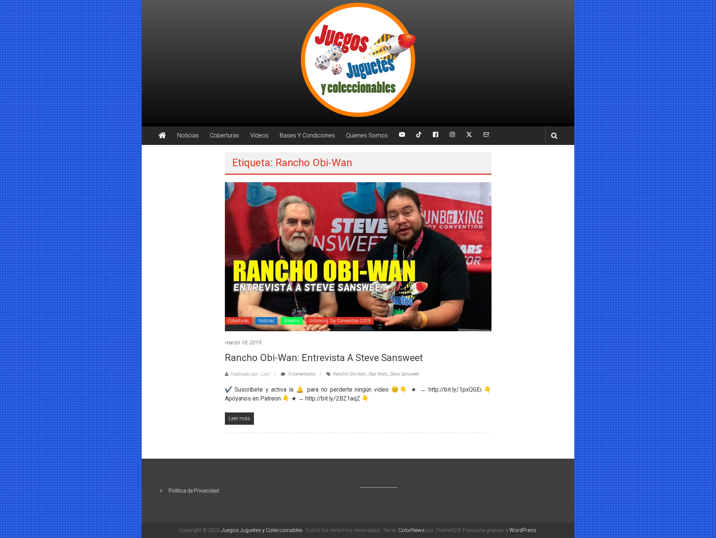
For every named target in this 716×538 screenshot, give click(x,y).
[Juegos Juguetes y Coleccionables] (358, 61)
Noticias (188, 135)
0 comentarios (301, 374)
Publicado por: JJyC (250, 374)
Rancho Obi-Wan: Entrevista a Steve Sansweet (324, 357)
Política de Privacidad (194, 491)
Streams (292, 320)
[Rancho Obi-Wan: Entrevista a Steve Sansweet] (358, 256)
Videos (259, 135)
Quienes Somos (367, 135)
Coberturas (224, 135)
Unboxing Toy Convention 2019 (340, 320)
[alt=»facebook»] (436, 135)
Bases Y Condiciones (307, 135)
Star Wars (377, 374)
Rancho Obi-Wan (349, 374)
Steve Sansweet (404, 374)
